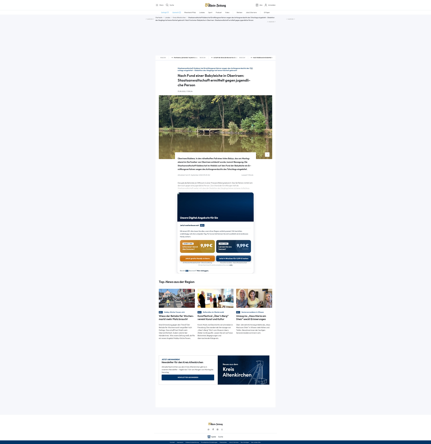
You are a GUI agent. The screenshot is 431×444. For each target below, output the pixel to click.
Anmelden (272, 5)
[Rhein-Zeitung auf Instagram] (217, 429)
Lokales (167, 18)
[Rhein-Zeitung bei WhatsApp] (208, 429)
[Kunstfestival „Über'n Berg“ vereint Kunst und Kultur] (216, 298)
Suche (172, 5)
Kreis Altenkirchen (179, 18)
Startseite (158, 18)
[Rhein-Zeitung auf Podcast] (222, 429)
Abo (260, 5)
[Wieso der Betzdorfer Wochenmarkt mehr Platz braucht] (177, 298)
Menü (161, 5)
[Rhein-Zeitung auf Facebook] (213, 429)
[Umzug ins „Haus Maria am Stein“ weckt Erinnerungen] (254, 298)
